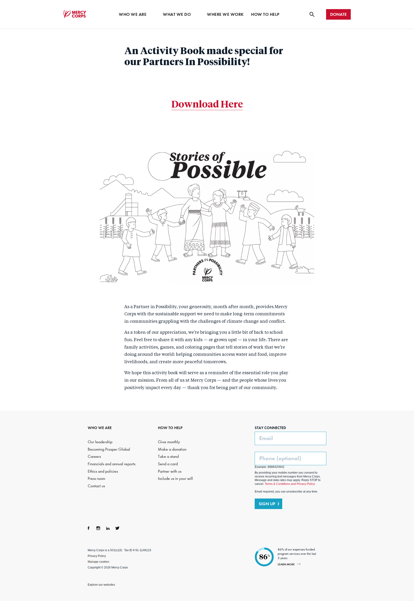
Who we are (132, 14)
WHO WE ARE (100, 427)
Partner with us (169, 471)
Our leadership (100, 441)
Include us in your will (175, 478)
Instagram (98, 528)
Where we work (225, 14)
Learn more (286, 564)
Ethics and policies (103, 471)
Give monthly (169, 441)
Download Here (207, 105)
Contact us (96, 485)
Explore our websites (101, 584)
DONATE (338, 14)
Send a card (168, 463)
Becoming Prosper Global (109, 449)
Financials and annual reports (111, 463)
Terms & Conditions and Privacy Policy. (290, 484)
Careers (94, 456)
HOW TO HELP (170, 427)
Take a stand (168, 456)
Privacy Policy (97, 556)
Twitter (117, 528)
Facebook (88, 528)
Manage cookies (98, 561)
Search (312, 14)
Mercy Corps (74, 14)
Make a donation (172, 449)
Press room (96, 478)
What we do (177, 14)
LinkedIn (108, 528)
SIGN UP (267, 503)
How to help (265, 14)
